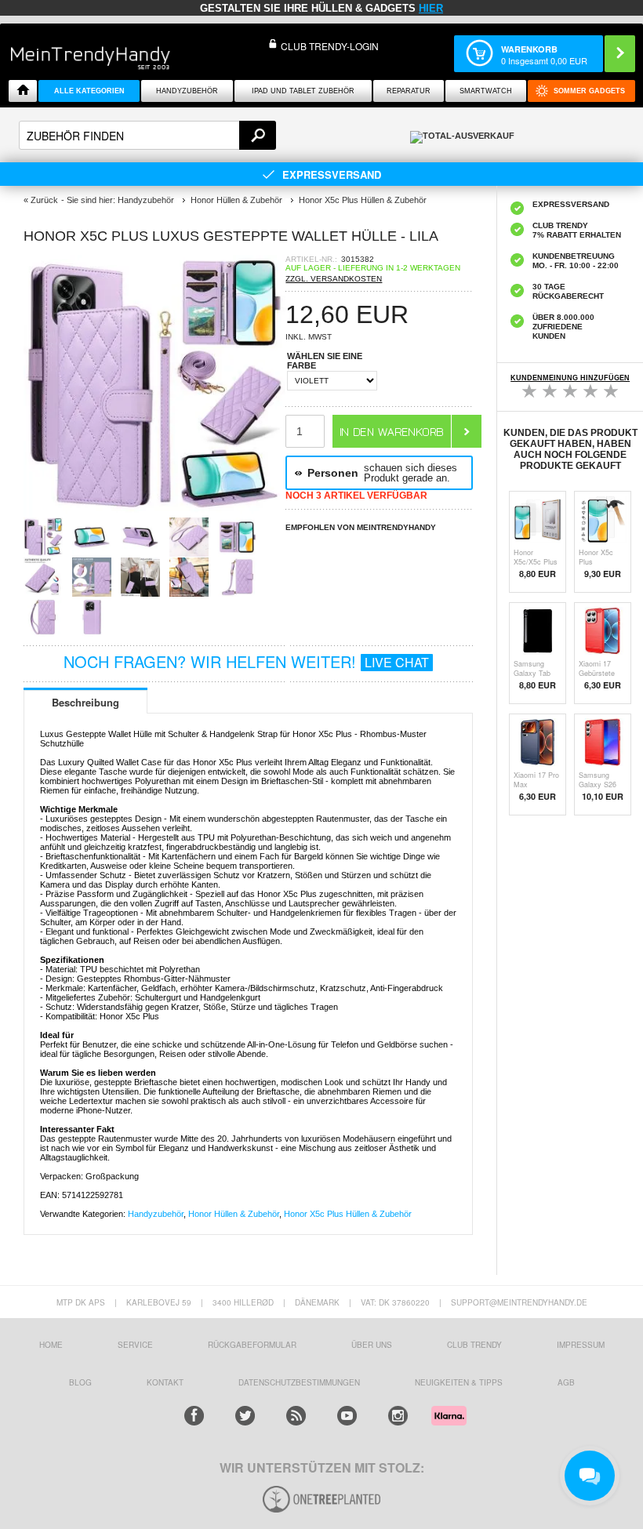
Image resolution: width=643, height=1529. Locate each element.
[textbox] (147, 135)
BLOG (80, 1382)
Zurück (44, 200)
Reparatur (408, 91)
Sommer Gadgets (589, 91)
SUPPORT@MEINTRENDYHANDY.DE (519, 1302)
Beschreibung (85, 702)
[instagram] (398, 1415)
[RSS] (296, 1415)
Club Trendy (474, 1344)
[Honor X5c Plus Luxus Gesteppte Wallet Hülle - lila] (154, 512)
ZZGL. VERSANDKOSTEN (333, 278)
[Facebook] (194, 1415)
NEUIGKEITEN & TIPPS (459, 1382)
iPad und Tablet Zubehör (303, 91)
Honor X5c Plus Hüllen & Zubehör (348, 1213)
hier (431, 8)
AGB (566, 1382)
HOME (51, 1344)
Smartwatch (486, 91)
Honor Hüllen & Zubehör (233, 1213)
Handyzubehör (187, 91)
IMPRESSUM (581, 1344)
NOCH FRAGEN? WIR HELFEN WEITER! (246, 661)
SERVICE (135, 1344)
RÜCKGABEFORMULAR (252, 1344)
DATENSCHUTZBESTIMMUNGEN (299, 1382)
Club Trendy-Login (330, 46)
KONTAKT (165, 1382)
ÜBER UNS (371, 1344)
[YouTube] (347, 1415)
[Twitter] (245, 1415)
